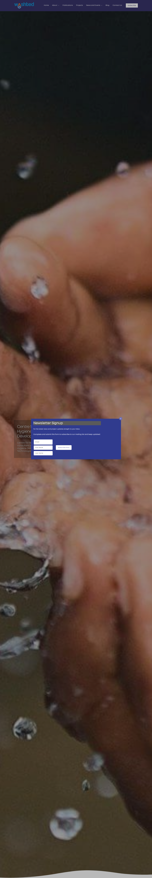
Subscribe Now (63, 447)
